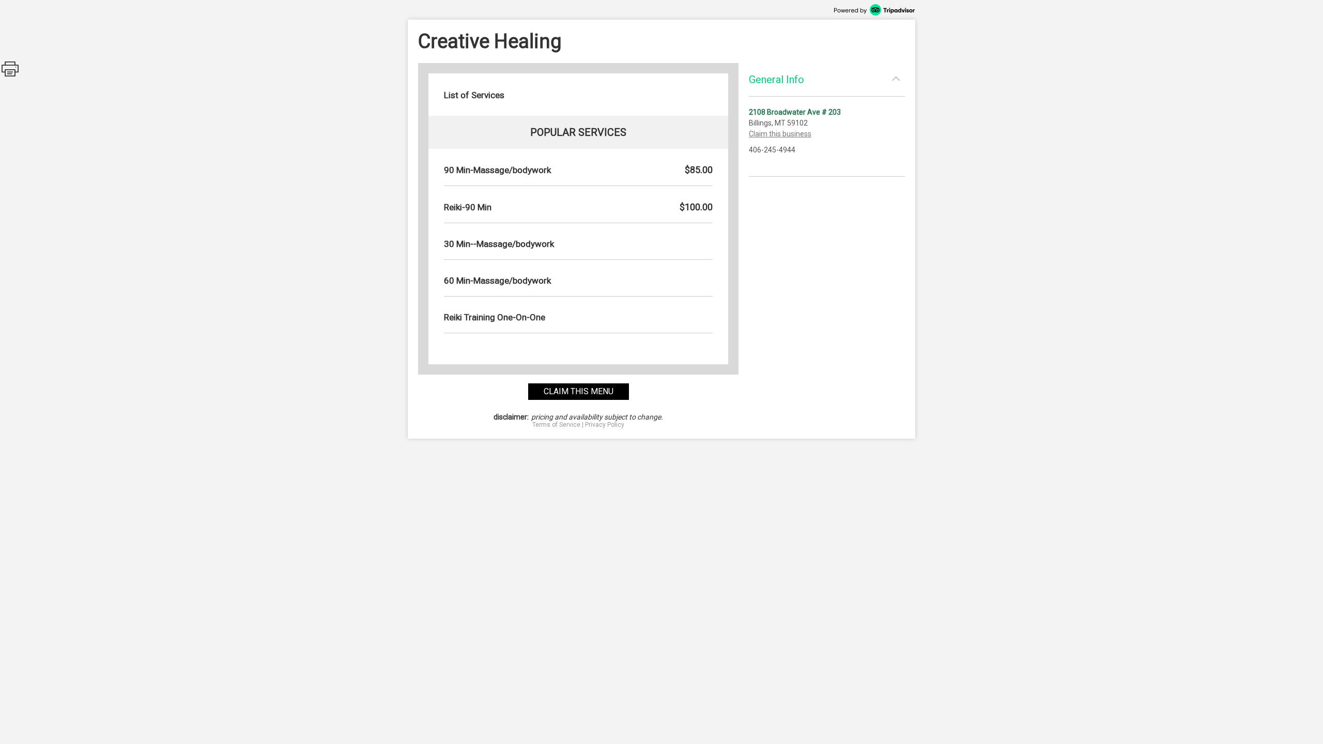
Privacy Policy (604, 424)
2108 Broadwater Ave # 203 (795, 112)
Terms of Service (556, 424)
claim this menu (578, 391)
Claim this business (780, 134)
